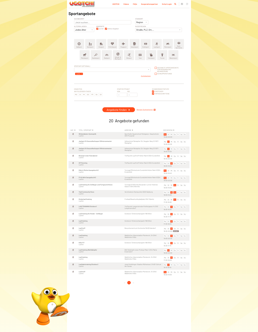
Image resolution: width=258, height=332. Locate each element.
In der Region (140, 26)
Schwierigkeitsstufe (160, 89)
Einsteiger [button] (158, 91)
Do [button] (88, 94)
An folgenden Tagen (82, 91)
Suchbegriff (79, 19)
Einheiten (78, 89)
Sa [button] (96, 94)
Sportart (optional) (82, 66)
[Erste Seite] (124, 282)
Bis (128, 91)
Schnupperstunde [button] (164, 74)
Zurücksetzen (146, 76)
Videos (126, 4)
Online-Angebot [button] (113, 29)
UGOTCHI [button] (115, 4)
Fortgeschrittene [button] (162, 94)
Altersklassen (80, 26)
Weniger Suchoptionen (145, 109)
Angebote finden (117, 109)
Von (118, 91)
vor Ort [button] (101, 29)
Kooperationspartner (149, 4)
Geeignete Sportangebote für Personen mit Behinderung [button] (168, 69)
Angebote (100, 26)
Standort (139, 19)
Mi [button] (84, 94)
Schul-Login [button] (167, 4)
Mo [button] (76, 94)
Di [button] (80, 94)
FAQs (135, 4)
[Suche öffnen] (175, 4)
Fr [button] (92, 94)
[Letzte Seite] (133, 282)
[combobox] (84, 30)
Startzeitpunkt (123, 89)
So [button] (101, 94)
